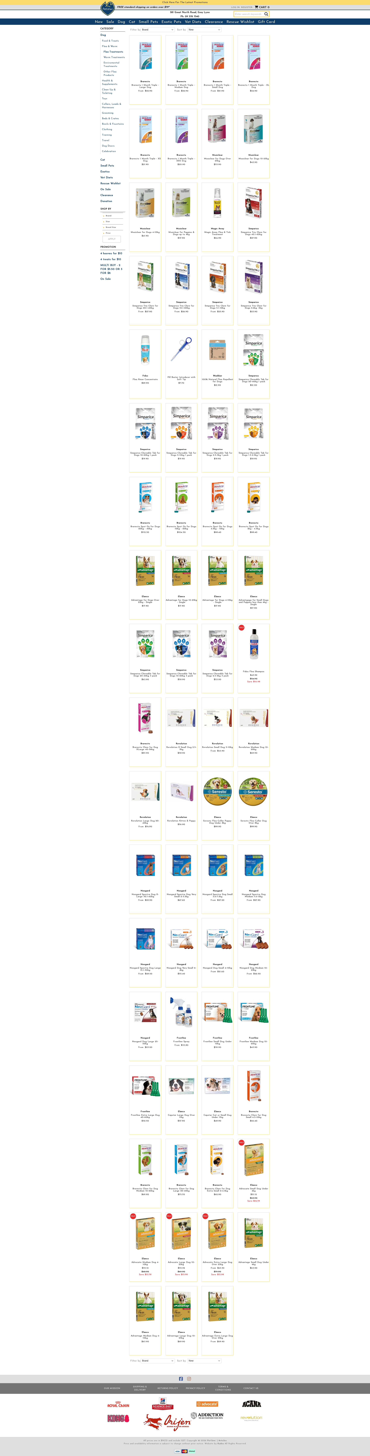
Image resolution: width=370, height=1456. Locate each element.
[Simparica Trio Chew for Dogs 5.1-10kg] (217, 276)
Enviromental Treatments (111, 65)
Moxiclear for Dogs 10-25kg (254, 159)
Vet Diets (193, 22)
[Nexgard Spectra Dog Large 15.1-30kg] (145, 938)
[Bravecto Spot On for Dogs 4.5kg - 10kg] (217, 497)
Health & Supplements (109, 82)
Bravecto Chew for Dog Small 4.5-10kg (253, 1116)
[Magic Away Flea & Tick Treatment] (217, 203)
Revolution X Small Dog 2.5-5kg (181, 748)
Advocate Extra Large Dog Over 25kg (217, 1263)
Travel (105, 140)
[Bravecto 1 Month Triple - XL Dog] (253, 55)
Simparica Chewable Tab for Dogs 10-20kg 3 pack (181, 675)
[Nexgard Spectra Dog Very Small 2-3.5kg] (181, 865)
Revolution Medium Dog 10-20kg (254, 748)
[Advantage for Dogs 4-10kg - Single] (217, 570)
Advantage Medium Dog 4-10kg (145, 1337)
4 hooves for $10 (111, 253)
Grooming (107, 113)
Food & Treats (110, 41)
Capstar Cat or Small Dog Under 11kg (218, 1116)
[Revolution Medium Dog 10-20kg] (253, 718)
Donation (106, 201)
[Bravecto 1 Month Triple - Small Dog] (217, 55)
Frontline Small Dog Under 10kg (217, 1043)
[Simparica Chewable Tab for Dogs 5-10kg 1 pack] (181, 423)
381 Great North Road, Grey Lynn (190, 12)
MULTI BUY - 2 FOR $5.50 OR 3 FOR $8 (111, 269)
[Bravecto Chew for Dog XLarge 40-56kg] (145, 718)
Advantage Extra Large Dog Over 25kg (217, 1337)
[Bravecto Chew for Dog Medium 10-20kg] (145, 1159)
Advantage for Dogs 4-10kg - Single (217, 601)
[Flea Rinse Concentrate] (145, 350)
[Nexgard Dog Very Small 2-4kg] (181, 938)
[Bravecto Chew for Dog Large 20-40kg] (181, 1159)
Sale (110, 22)
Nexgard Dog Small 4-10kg (217, 968)
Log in (235, 7)
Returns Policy (168, 1388)
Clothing (107, 129)
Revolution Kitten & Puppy (181, 821)
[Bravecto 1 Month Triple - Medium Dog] (181, 55)
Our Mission (112, 1388)
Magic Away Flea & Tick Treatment (217, 233)
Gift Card (266, 22)
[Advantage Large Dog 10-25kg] (181, 1306)
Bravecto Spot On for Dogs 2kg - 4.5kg (254, 528)
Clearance (214, 22)
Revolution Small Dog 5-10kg (217, 747)
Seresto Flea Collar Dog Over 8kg (254, 822)
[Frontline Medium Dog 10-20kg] (253, 1012)
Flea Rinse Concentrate (145, 379)
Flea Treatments (113, 52)
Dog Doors (108, 146)
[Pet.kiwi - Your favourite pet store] (107, 8)
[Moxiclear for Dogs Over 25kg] (217, 129)
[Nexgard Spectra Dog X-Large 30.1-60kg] (145, 865)
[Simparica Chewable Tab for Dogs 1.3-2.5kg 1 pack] (253, 423)
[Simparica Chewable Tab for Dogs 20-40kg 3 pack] (145, 644)
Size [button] (108, 221)
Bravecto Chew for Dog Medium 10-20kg (145, 1190)
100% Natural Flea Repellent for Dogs (217, 380)
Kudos (221, 1444)
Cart (264, 7)
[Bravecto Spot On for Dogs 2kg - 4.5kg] (253, 497)
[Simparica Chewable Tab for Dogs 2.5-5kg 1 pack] (217, 423)
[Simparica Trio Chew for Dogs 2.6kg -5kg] (253, 276)
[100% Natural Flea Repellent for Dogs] (217, 350)
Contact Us (251, 1388)
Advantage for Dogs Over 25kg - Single (145, 601)
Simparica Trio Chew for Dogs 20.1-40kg (145, 307)
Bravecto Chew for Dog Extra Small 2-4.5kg (217, 1190)
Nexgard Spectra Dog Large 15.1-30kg (145, 969)
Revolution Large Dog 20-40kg (145, 822)
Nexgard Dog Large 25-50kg (145, 1043)
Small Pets (148, 22)
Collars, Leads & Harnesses (111, 106)
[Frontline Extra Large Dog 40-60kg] (145, 1085)
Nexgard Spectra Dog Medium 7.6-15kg (254, 895)
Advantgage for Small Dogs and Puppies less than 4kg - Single (254, 602)
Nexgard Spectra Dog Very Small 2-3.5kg (181, 895)
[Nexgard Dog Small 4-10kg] (217, 938)
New (99, 22)
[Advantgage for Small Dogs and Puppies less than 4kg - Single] (253, 570)
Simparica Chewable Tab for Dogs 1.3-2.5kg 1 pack (254, 454)
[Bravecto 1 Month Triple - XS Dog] (145, 129)
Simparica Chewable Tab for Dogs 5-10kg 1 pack (181, 454)
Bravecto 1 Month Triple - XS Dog (145, 160)
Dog (121, 22)
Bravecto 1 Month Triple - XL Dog (253, 86)
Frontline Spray (181, 1042)
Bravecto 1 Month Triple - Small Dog (217, 86)
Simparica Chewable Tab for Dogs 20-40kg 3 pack (145, 675)
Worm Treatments (114, 57)
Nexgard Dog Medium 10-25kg (254, 969)
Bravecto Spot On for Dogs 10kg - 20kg (181, 528)
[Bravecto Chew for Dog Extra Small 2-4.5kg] (217, 1159)
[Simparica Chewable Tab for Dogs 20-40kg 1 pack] (253, 350)
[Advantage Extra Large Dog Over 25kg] (217, 1306)
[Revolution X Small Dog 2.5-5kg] (181, 718)
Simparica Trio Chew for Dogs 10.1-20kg (181, 307)
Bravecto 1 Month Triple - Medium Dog (181, 86)
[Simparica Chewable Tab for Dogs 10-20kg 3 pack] (181, 644)
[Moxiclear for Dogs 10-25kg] (253, 129)
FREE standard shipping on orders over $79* (143, 7)
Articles (223, 1441)
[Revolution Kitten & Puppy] (181, 791)
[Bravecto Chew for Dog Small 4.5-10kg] (253, 1085)
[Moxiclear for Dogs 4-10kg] (145, 203)
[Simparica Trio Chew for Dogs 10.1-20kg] (181, 276)
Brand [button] (108, 216)
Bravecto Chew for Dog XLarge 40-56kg (145, 748)
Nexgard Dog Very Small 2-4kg (181, 969)
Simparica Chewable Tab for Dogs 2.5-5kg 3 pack (217, 675)
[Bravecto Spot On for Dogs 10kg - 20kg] (181, 497)
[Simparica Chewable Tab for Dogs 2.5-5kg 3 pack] (217, 644)
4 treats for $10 (110, 259)
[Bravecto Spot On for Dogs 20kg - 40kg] (145, 497)
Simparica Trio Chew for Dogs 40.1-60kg (254, 233)
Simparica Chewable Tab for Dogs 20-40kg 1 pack (254, 380)
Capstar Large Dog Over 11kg (181, 1116)
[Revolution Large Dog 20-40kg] (145, 791)
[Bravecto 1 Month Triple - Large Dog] (145, 55)
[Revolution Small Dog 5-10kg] (217, 718)
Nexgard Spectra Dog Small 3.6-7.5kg (217, 895)
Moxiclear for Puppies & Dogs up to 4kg (181, 233)
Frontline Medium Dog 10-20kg (254, 1043)
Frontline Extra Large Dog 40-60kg (145, 1116)
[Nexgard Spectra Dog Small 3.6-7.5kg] (217, 865)
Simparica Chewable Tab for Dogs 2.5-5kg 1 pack (217, 454)
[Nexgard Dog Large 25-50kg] (145, 1012)
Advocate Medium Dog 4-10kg (145, 1263)
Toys (104, 99)
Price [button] (108, 233)
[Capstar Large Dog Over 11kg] (181, 1085)
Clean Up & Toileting (109, 91)
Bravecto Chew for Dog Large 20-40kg (181, 1190)
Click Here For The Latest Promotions (185, 2)
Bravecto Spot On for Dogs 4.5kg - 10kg (217, 528)
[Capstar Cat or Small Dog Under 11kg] (217, 1085)
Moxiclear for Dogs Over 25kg (217, 160)
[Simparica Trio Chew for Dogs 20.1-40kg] (145, 276)
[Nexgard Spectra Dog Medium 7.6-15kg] (253, 865)
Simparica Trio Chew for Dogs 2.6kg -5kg (254, 307)
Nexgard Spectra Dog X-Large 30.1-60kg (145, 895)
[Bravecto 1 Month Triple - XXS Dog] (181, 129)
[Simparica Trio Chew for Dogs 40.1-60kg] (253, 203)
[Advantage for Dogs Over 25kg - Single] (145, 570)
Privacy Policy (195, 1388)
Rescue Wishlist (240, 22)
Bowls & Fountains (113, 124)
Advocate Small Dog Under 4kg (253, 1190)
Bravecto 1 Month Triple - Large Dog (145, 86)
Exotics (105, 172)
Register (246, 7)
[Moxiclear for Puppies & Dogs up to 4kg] (181, 203)
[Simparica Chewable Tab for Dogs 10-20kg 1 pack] (145, 423)
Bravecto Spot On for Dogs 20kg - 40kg (145, 528)
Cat (132, 22)
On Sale (105, 189)
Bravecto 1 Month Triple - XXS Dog (181, 160)
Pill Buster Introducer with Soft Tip (181, 378)
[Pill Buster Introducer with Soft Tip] (181, 350)
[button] (266, 14)
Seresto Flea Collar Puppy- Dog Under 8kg (217, 822)
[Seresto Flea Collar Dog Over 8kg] (253, 791)
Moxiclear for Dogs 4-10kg (145, 232)
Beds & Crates (110, 118)
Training (107, 135)
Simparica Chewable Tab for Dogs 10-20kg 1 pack (145, 454)
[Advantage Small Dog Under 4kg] (253, 1233)
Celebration (109, 151)
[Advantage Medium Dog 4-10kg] (145, 1306)
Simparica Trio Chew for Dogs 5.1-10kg (217, 307)
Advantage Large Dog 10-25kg (181, 1337)
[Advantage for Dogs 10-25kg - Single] (181, 570)
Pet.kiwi (211, 1441)
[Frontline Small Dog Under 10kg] (217, 1012)
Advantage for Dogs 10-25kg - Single (181, 601)
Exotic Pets (171, 22)
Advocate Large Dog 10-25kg (181, 1263)
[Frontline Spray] (181, 1012)
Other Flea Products (110, 73)
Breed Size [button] (111, 227)
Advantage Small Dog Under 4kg (253, 1263)
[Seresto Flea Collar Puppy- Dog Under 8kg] (217, 791)
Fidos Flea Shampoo (253, 672)
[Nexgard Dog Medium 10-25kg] (253, 938)
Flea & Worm (109, 46)
